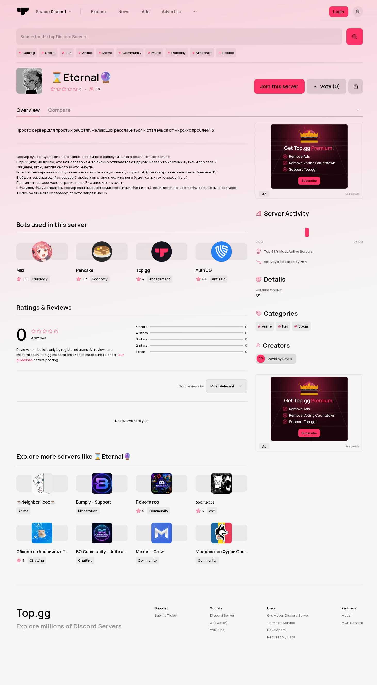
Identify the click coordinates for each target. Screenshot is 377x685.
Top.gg (143, 270)
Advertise (171, 11)
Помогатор (147, 502)
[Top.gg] (23, 11)
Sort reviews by (191, 386)
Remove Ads (352, 194)
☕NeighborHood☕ (35, 502)
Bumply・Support (93, 502)
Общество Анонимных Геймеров (42, 551)
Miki (20, 270)
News (123, 11)
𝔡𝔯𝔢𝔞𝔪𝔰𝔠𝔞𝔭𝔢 (205, 502)
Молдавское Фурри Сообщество (221, 551)
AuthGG (204, 270)
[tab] (28, 110)
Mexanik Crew (150, 551)
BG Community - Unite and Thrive (102, 551)
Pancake (84, 270)
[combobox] (226, 386)
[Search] (354, 36)
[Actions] (358, 110)
